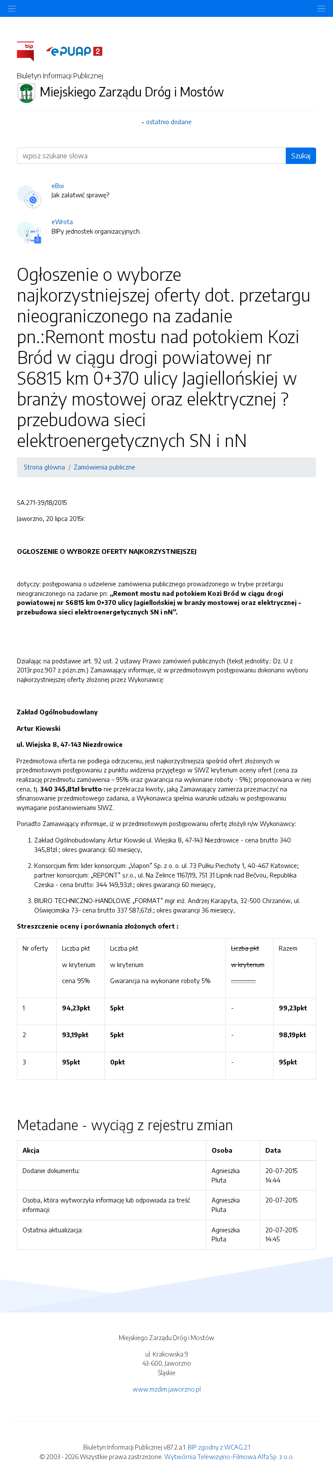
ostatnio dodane (169, 121)
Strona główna (44, 467)
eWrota (62, 221)
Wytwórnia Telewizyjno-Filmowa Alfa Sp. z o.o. (229, 1456)
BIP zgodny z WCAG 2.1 (219, 1447)
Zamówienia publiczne (104, 467)
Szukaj (300, 155)
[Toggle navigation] (321, 8)
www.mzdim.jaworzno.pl (167, 1389)
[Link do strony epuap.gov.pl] (74, 51)
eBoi (58, 186)
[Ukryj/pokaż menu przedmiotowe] (11, 8)
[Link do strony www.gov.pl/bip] (30, 51)
